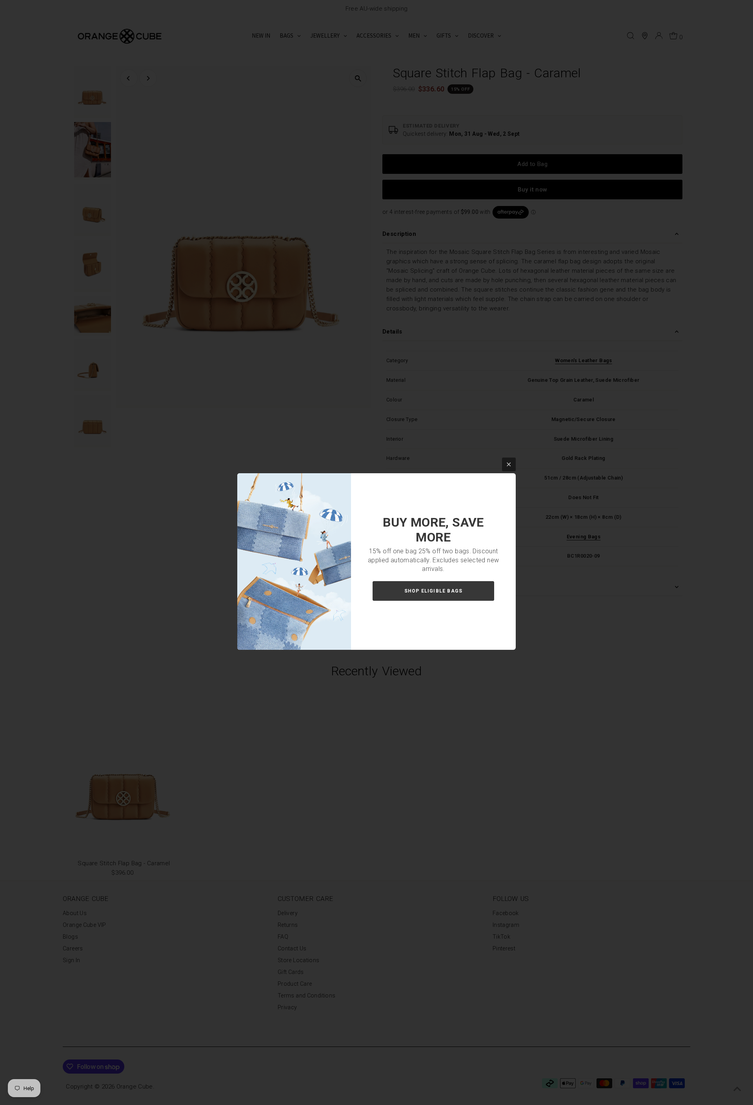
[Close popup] (509, 464)
